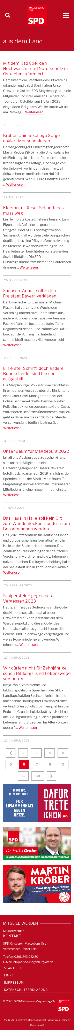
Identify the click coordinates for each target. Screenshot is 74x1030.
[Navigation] (66, 15)
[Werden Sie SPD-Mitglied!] (37, 803)
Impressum (14, 982)
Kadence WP (37, 1025)
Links (9, 975)
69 (38, 776)
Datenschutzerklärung (26, 989)
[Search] (7, 15)
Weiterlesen (34, 112)
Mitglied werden (13, 930)
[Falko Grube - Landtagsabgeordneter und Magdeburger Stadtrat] (37, 843)
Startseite (14, 968)
